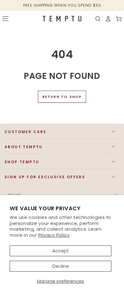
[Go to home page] (62, 18)
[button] (97, 19)
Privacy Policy (54, 235)
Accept (60, 251)
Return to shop (62, 96)
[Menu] (5, 19)
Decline (60, 266)
